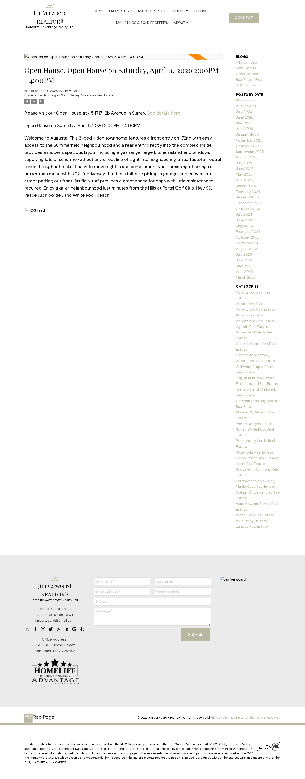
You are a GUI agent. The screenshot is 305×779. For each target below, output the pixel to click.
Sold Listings (246, 85)
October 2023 (247, 237)
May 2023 (244, 266)
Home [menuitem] (99, 11)
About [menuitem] (179, 22)
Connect (244, 18)
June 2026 (244, 117)
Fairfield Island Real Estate (257, 383)
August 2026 (246, 106)
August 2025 (246, 157)
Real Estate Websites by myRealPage (256, 717)
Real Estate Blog (249, 79)
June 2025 (244, 168)
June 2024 (245, 220)
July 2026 (244, 111)
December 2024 (249, 203)
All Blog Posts (247, 62)
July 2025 (244, 163)
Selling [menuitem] (201, 11)
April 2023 (244, 271)
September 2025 (250, 151)
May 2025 (244, 174)
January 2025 (247, 197)
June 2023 (244, 260)
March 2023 (246, 277)
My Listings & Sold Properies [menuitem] (142, 22)
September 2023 (250, 243)
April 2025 (244, 180)
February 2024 (248, 231)
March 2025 (246, 185)
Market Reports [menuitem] (153, 11)
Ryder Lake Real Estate (254, 452)
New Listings (246, 68)
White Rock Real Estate (255, 515)
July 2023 (244, 254)
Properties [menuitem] (119, 11)
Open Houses (247, 73)
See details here (163, 113)
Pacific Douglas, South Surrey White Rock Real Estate (75, 95)
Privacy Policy (220, 717)
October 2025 (248, 146)
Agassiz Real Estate (252, 326)
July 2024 (244, 214)
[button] (244, 18)
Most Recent (246, 100)
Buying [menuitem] (179, 11)
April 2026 (244, 128)
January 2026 (247, 134)
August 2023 (246, 248)
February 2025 (248, 191)
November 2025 (249, 140)
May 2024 (244, 225)
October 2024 (248, 208)
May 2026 (244, 123)
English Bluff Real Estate (255, 378)
